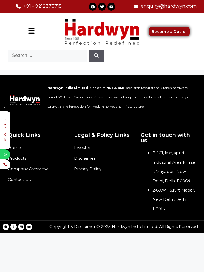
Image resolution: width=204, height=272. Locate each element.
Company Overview (28, 168)
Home (14, 147)
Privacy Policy (87, 168)
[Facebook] (93, 7)
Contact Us (19, 179)
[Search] (96, 55)
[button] (31, 31)
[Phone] (5, 164)
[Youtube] (111, 7)
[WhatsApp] (5, 154)
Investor (82, 147)
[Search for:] (48, 55)
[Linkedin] (21, 227)
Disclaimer (84, 158)
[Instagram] (13, 227)
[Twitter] (102, 7)
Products (17, 158)
